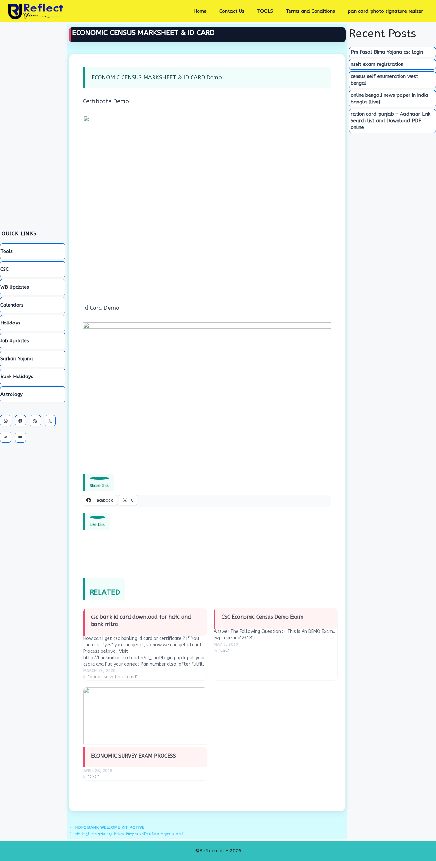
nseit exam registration (377, 64)
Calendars (12, 305)
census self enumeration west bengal (384, 79)
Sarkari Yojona (16, 359)
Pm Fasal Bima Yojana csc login (387, 52)
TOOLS (265, 11)
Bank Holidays (16, 376)
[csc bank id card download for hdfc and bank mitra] (145, 643)
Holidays (10, 323)
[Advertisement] (32, 123)
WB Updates (14, 287)
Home (200, 11)
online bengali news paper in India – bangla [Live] (392, 98)
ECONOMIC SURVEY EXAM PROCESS (133, 756)
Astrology (11, 394)
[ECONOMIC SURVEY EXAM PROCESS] (145, 716)
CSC (4, 269)
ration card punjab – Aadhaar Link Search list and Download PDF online (390, 120)
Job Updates (14, 341)
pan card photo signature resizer (385, 11)
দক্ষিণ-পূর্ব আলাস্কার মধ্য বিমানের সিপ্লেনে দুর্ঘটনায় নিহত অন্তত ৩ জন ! (129, 833)
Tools (6, 251)
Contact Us (231, 11)
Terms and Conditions (310, 11)
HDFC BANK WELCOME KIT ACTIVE (110, 827)
